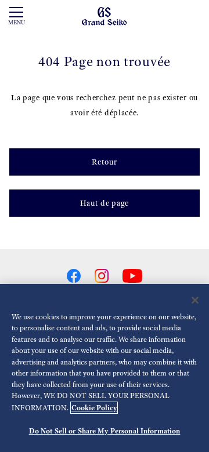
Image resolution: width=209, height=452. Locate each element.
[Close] (195, 300)
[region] (104, 368)
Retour (104, 162)
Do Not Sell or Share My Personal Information (105, 431)
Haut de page (104, 203)
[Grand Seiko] (104, 15)
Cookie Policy (94, 408)
